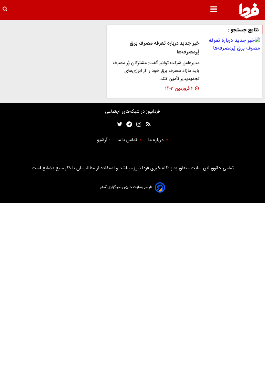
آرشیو (102, 140)
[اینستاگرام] (137, 124)
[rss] (146, 124)
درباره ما (156, 140)
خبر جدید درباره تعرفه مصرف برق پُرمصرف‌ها (164, 47)
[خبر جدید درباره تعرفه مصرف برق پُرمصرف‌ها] (232, 44)
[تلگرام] (127, 124)
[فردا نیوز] (249, 11)
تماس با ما (127, 140)
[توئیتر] (118, 124)
